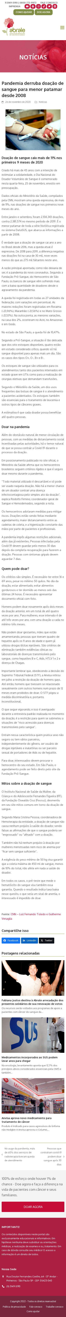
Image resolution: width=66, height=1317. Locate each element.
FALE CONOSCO (49, 2)
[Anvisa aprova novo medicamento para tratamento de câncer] (33, 1095)
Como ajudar (33, 1311)
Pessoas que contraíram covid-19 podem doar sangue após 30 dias (50, 1156)
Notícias (43, 102)
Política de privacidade (14, 1306)
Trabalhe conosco (54, 1306)
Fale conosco (35, 1306)
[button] (62, 27)
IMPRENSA (14, 6)
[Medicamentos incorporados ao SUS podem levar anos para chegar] (33, 1034)
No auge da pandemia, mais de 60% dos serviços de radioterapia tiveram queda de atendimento (18, 1154)
